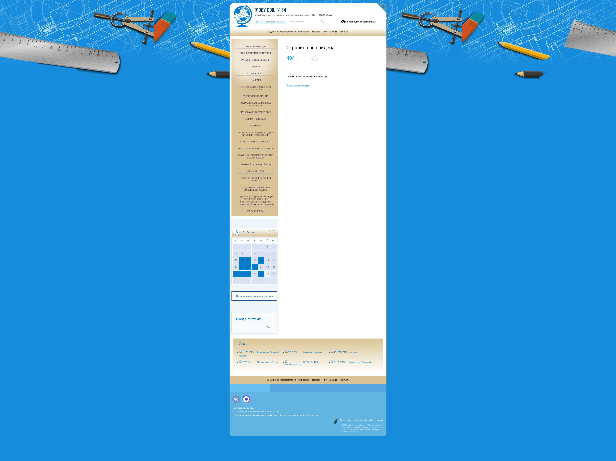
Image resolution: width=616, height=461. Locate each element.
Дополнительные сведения (255, 60)
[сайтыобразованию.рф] (381, 8)
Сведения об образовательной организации (288, 32)
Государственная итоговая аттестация (255, 88)
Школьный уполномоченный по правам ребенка (255, 156)
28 (261, 273)
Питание (255, 67)
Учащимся (255, 80)
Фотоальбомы (330, 32)
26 (248, 273)
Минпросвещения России (267, 362)
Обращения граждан (255, 46)
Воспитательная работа (255, 96)
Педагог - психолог (255, 119)
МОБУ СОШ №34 (270, 10)
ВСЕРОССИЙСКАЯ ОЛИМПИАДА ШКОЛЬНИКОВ (255, 104)
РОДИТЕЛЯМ (255, 126)
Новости (316, 32)
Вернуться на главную (298, 85)
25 (242, 273)
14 (261, 260)
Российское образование (312, 352)
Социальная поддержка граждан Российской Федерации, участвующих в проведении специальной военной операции (256, 201)
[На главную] (257, 21)
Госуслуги (353, 352)
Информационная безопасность (255, 148)
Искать (322, 21)
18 (242, 267)
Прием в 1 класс (255, 73)
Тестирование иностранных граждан (255, 179)
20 (254, 267)
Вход (267, 326)
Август (271, 230)
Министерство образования (360, 362)
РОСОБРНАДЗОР (310, 362)
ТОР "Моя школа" (256, 211)
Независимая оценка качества (254, 296)
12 (248, 260)
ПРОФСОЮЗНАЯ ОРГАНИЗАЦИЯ (255, 112)
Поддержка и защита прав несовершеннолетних (256, 188)
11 (242, 260)
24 (236, 273)
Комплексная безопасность (255, 142)
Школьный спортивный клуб (255, 164)
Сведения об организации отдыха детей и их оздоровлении (255, 133)
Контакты (344, 32)
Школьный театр (255, 171)
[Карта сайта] (262, 21)
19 (248, 267)
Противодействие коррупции (256, 53)
